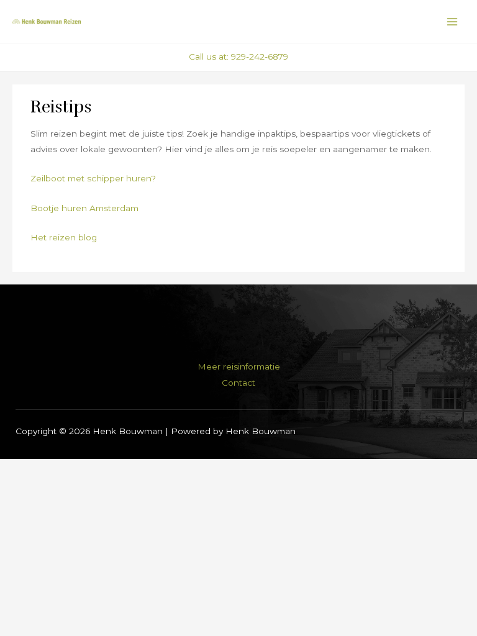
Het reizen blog (63, 237)
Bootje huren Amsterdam (84, 208)
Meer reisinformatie (239, 366)
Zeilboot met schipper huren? (93, 178)
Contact (238, 383)
